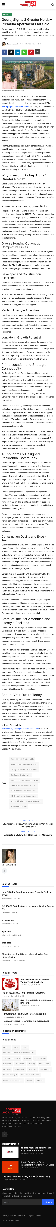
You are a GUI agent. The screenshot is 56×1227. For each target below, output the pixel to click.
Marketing (20, 1064)
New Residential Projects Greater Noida (26, 801)
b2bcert (4, 912)
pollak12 (23, 1168)
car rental (7, 1069)
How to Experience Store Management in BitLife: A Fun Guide (37, 1163)
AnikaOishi (5, 935)
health (25, 1047)
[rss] (5, 1134)
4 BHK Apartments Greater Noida (23, 796)
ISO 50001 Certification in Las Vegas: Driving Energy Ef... (28, 907)
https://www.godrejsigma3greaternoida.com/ (20, 728)
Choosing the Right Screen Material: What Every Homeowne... (25, 955)
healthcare (7, 1064)
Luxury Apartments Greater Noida (24, 769)
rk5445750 (23, 985)
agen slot (6, 931)
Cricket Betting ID (10, 1075)
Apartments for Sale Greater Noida (24, 764)
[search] (52, 4)
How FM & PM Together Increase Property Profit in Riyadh (27, 893)
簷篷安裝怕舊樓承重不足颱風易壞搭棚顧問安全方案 (36, 1001)
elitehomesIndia (9, 865)
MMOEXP (32, 1069)
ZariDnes (5, 924)
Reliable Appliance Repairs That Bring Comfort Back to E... (35, 1149)
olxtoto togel (8, 920)
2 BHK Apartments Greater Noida (23, 785)
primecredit (8, 1017)
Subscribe (48, 1202)
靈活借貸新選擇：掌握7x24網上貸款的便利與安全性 (25, 1014)
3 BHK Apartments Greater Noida (23, 790)
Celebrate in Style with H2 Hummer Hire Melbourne (28, 835)
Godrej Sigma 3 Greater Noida (22, 759)
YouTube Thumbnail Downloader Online (18, 1053)
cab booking (45, 1069)
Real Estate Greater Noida (20, 775)
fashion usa (19, 1069)
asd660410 (23, 1006)
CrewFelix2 (5, 946)
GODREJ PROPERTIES (19, 806)
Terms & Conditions (10, 1220)
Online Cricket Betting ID (12, 1080)
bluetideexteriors (7, 960)
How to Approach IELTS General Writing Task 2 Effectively (34, 980)
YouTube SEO (40, 1058)
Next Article (26, 832)
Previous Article (30, 820)
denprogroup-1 (9, 1180)
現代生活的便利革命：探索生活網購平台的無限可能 (24, 993)
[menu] (3, 4)
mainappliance (25, 1153)
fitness (29, 1080)
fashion (6, 1047)
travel (16, 1047)
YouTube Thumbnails (11, 1058)
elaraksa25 (5, 898)
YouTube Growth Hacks (30, 1075)
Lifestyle (27, 1058)
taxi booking (44, 1064)
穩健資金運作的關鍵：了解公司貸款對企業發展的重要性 (26, 1021)
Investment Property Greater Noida (24, 780)
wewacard (7, 996)
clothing (32, 1064)
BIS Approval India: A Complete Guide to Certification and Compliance (28, 825)
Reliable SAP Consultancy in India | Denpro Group (27, 1176)
